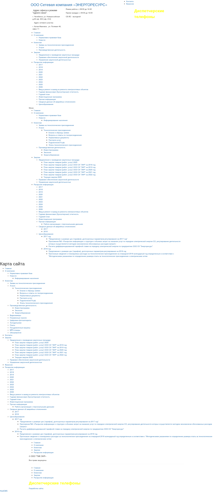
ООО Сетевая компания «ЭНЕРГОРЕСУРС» (69, 4)
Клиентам (38, 42)
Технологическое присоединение (57, 130)
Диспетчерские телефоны (149, 13)
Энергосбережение (51, 155)
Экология (47, 152)
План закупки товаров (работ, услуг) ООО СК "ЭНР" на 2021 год (69, 172)
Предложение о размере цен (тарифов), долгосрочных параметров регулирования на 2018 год (87, 251)
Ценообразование (46, 104)
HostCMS (3, 491)
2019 (41, 69)
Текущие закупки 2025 (53, 177)
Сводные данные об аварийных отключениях (57, 101)
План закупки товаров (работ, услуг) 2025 (60, 162)
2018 (41, 67)
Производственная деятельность (52, 50)
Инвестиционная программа (50, 96)
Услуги (41, 47)
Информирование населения (56, 120)
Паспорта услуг (55, 140)
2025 (41, 84)
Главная (37, 32)
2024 (41, 82)
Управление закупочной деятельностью (55, 59)
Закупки (37, 52)
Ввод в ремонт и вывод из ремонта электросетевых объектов (63, 89)
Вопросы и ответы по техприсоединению (65, 135)
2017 (41, 64)
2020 (41, 72)
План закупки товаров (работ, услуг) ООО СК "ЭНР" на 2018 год (69, 164)
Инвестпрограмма (51, 150)
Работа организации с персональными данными (63, 224)
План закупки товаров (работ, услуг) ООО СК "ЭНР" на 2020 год (69, 169)
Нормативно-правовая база (50, 37)
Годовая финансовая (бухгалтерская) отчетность (59, 92)
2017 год (47, 236)
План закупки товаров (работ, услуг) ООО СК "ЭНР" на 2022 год (69, 174)
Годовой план (44, 94)
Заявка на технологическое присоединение (56, 45)
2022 (41, 77)
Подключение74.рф (57, 142)
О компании (39, 35)
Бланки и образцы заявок (59, 132)
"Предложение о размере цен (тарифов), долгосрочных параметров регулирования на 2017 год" (88, 239)
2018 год (47, 248)
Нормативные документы (59, 137)
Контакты (130, 1)
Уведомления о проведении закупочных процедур (59, 54)
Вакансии (130, 3)
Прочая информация (47, 99)
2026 (41, 87)
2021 (41, 74)
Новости (42, 40)
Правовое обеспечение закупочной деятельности (59, 57)
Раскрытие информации (43, 62)
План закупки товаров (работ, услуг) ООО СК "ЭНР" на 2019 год (69, 167)
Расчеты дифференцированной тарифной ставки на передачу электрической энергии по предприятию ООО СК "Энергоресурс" (101, 246)
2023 (41, 79)
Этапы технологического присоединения (65, 145)
